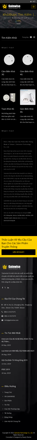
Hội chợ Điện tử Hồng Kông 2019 (14, 360)
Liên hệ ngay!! (18, 252)
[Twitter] (5, 288)
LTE (5, 215)
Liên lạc (15, 215)
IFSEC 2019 (6, 369)
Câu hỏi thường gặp (12, 409)
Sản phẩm (8, 400)
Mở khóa (27, 215)
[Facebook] (2, 288)
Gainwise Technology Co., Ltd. (23, 433)
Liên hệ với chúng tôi (9, 220)
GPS (32, 215)
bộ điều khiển (21, 215)
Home (18, 24)
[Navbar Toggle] (33, 6)
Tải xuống (7, 413)
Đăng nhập (8, 417)
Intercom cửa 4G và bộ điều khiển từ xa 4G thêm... (17, 340)
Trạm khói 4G (8, 109)
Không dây (9, 215)
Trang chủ (8, 392)
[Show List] (34, 37)
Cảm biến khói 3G (8, 73)
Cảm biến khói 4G (27, 73)
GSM (29, 212)
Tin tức (7, 405)
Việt (33, 1)
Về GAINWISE (9, 396)
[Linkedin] (8, 288)
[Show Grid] (31, 37)
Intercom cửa (16, 218)
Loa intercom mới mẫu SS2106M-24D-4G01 (18, 351)
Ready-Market (26, 437)
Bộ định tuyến (8, 218)
